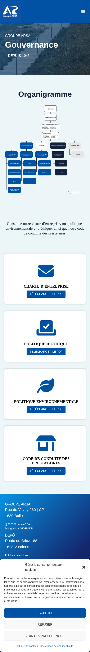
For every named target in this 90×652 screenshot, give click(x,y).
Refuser (45, 624)
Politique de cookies (26, 646)
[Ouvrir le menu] (83, 11)
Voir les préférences (45, 636)
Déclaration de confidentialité (56, 646)
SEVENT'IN (26, 528)
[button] (84, 567)
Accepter (45, 613)
